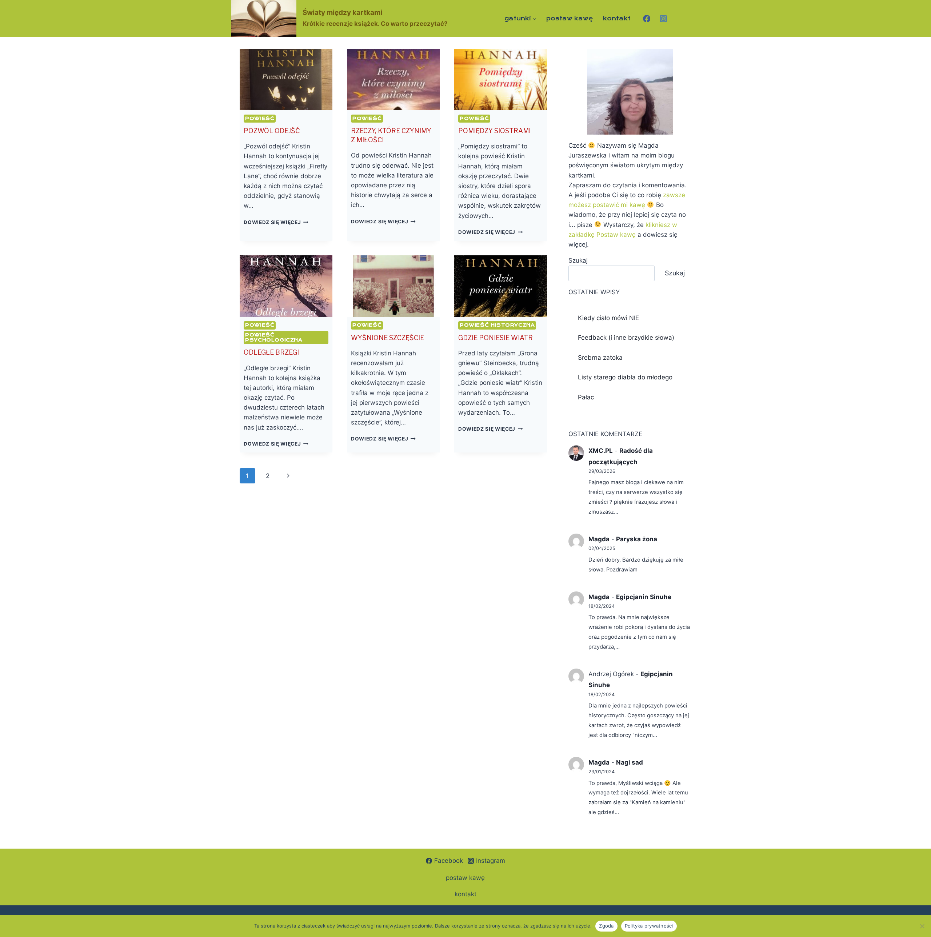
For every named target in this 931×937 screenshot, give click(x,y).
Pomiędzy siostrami (494, 131)
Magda (599, 539)
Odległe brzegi (271, 352)
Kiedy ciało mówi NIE (608, 318)
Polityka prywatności (649, 926)
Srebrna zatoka (600, 357)
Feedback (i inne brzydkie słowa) (626, 337)
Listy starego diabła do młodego (625, 377)
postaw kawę (569, 18)
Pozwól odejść (272, 131)
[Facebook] (646, 18)
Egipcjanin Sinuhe (643, 597)
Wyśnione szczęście (387, 338)
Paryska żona (636, 539)
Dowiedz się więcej (276, 222)
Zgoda (606, 926)
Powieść (259, 118)
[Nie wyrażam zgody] (922, 926)
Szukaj (578, 260)
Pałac (586, 397)
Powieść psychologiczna (273, 337)
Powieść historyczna (497, 325)
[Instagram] (663, 18)
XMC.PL (600, 450)
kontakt (617, 18)
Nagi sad (629, 762)
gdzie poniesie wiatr (495, 338)
